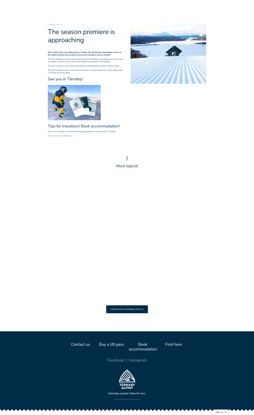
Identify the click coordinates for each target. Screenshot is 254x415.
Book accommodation (143, 347)
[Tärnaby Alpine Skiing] (53, 9)
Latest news (135, 192)
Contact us (80, 344)
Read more (136, 208)
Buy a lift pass (111, 344)
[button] (87, 199)
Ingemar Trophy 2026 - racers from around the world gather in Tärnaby (168, 267)
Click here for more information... (61, 136)
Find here (173, 344)
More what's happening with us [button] (127, 309)
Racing (143, 259)
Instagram (138, 360)
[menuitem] (90, 9)
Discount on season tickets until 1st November (162, 201)
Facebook (115, 360)
